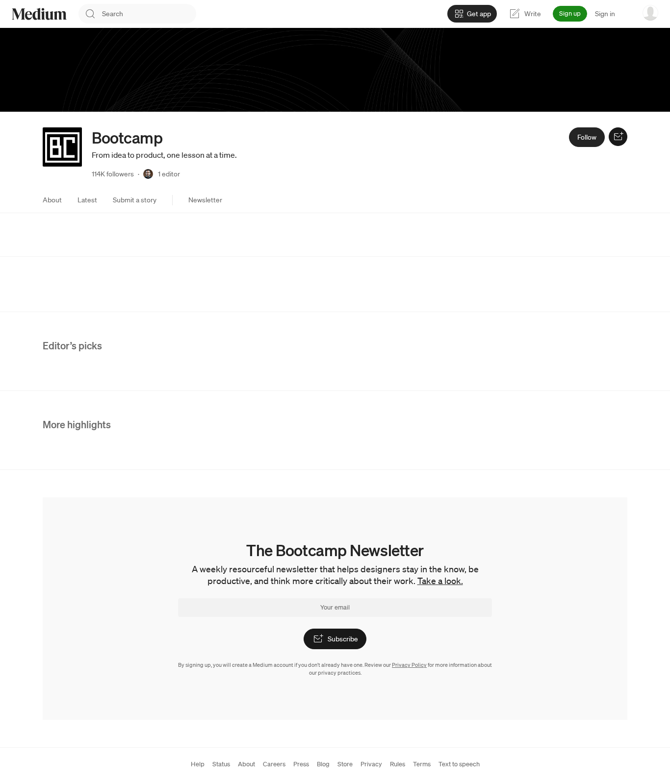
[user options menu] (650, 13)
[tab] (52, 200)
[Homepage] (39, 14)
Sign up (570, 13)
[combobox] (149, 14)
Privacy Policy (409, 665)
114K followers (113, 174)
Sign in (605, 13)
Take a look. (440, 580)
